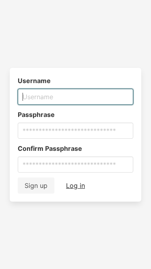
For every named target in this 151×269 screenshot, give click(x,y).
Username (34, 81)
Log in (75, 185)
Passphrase (36, 115)
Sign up (36, 185)
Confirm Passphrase (50, 148)
